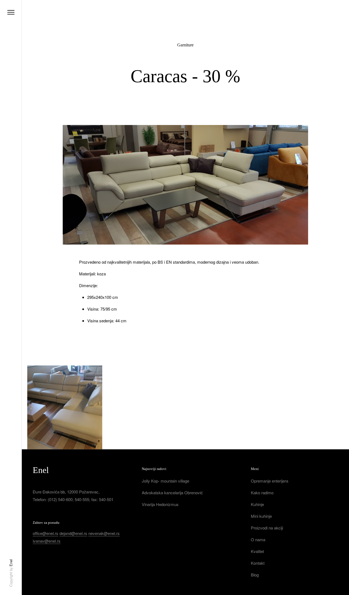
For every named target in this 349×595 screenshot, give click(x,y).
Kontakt (257, 563)
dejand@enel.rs (73, 533)
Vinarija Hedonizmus (160, 504)
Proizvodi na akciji (267, 528)
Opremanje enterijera (269, 481)
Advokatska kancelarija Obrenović (172, 492)
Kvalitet (257, 551)
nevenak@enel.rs (104, 533)
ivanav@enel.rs (47, 541)
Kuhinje (257, 504)
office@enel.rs (45, 533)
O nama (258, 539)
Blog (255, 575)
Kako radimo (262, 492)
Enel (10, 562)
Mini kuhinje (261, 516)
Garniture (185, 45)
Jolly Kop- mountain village (165, 481)
